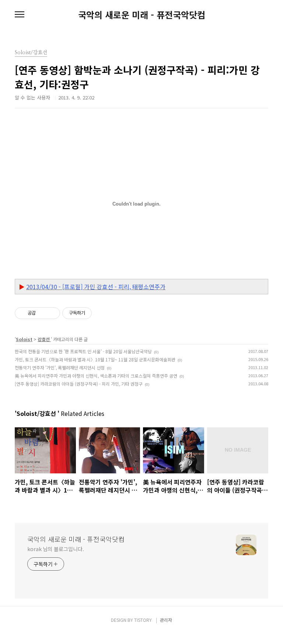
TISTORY (143, 620)
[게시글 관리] (51, 313)
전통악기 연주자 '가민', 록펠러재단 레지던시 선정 (60, 367)
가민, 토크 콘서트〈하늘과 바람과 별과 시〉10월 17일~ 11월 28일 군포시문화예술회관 (95, 359)
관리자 (166, 620)
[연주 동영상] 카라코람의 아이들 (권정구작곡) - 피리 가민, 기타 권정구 (79, 384)
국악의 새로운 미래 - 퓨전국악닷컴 (141, 14)
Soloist (24, 339)
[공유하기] (42, 313)
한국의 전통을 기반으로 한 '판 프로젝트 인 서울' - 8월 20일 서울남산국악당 (83, 351)
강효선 (44, 339)
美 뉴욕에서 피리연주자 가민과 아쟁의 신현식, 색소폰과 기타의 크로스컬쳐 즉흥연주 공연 (96, 375)
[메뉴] (19, 14)
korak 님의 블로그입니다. (55, 549)
